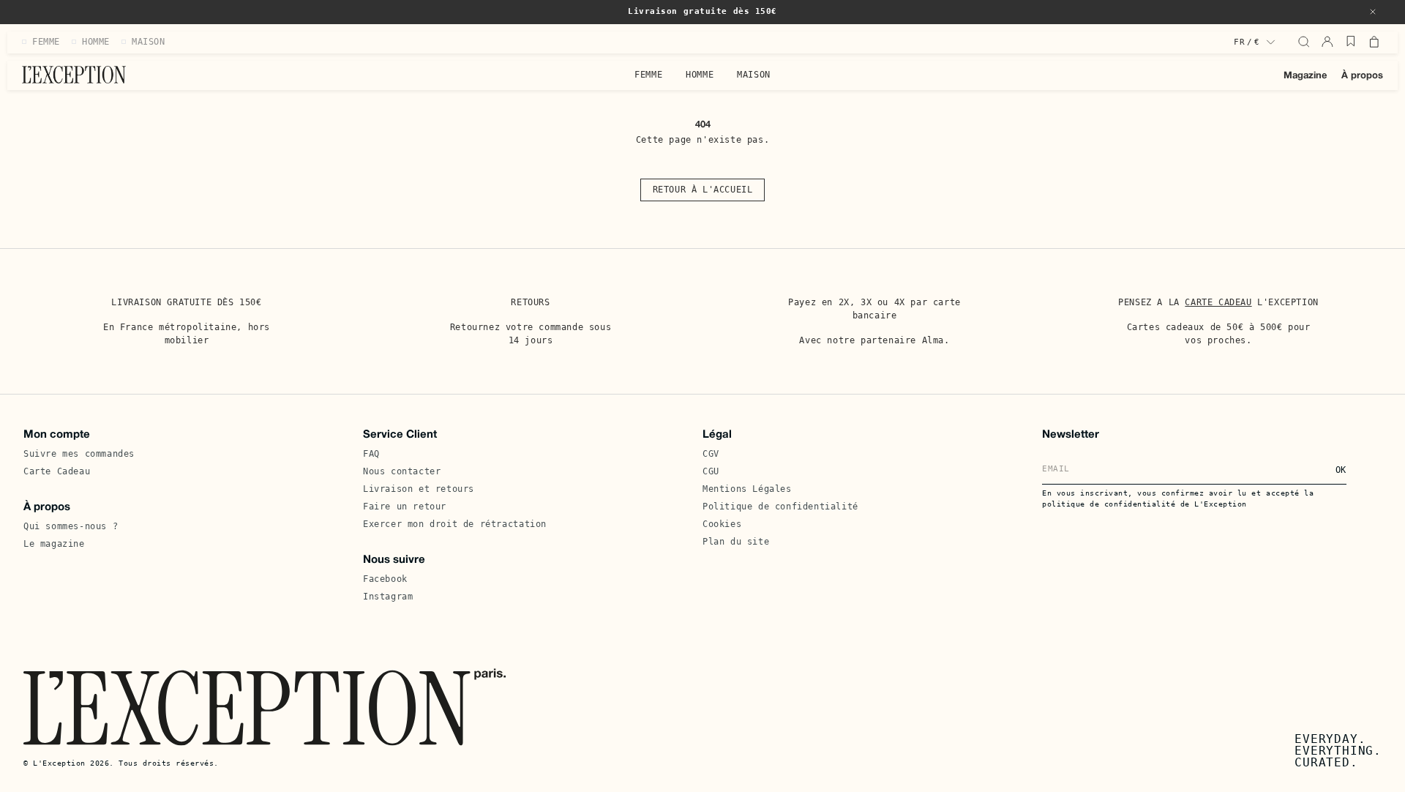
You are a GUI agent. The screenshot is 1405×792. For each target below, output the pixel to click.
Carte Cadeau (56, 471)
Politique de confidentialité (780, 506)
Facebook (385, 579)
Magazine (1305, 76)
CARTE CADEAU (1218, 302)
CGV (710, 454)
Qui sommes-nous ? (70, 526)
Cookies (721, 524)
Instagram (388, 596)
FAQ (371, 454)
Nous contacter (402, 471)
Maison (754, 75)
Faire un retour (404, 506)
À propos (1362, 76)
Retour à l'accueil (703, 189)
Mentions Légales (747, 489)
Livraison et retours (418, 489)
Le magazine (54, 544)
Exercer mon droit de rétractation (455, 524)
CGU (710, 471)
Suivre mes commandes (79, 454)
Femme (648, 75)
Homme (699, 75)
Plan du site (735, 542)
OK (1340, 470)
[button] (1372, 11)
